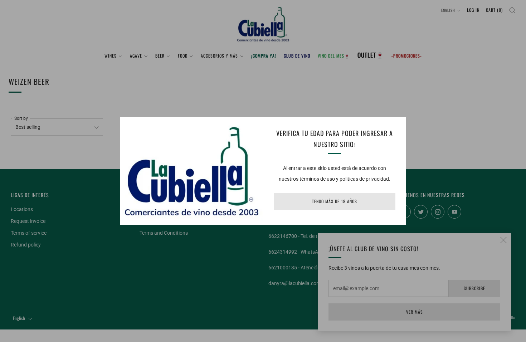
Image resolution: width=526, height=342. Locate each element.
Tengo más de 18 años (334, 201)
